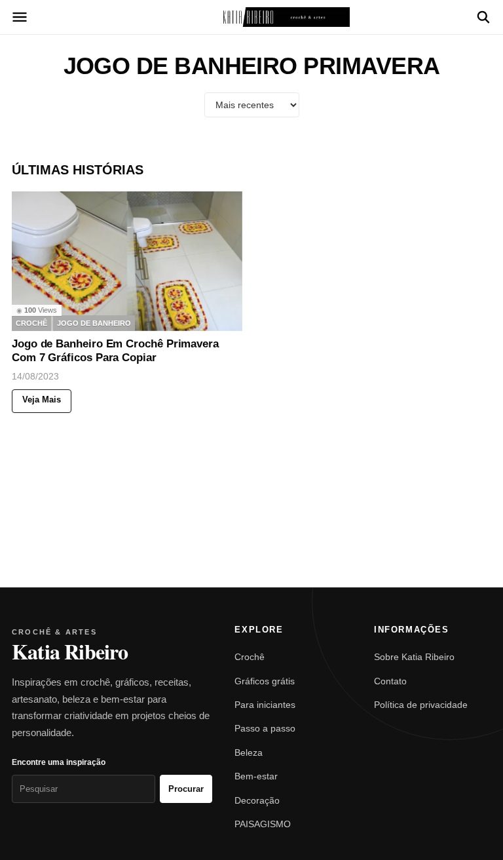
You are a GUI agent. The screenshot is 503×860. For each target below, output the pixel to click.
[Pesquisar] (483, 17)
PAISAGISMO (262, 824)
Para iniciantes (264, 704)
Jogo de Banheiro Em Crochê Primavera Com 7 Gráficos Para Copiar (115, 351)
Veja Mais (41, 400)
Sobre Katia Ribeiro (414, 657)
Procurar (186, 789)
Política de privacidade (421, 704)
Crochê (249, 657)
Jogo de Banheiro (94, 323)
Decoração (257, 800)
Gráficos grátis (264, 681)
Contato (390, 681)
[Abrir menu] (19, 17)
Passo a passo (264, 728)
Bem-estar (256, 776)
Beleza (248, 752)
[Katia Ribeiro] (251, 17)
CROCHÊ (31, 323)
